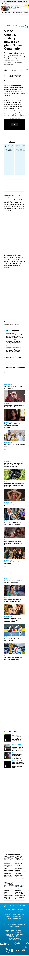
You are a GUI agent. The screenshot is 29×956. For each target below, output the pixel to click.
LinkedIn (24, 905)
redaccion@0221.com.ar (14, 938)
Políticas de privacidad (10, 924)
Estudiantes (19, 12)
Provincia (9, 912)
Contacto (16, 926)
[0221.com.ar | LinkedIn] (24, 1)
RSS (11, 926)
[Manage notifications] (26, 947)
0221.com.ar (7, 25)
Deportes (14, 914)
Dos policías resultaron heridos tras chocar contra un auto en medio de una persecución (14, 342)
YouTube (20, 905)
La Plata (8, 909)
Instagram (10, 905)
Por (5, 70)
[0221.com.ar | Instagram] (13, 1)
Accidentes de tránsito (11, 325)
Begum (21, 916)
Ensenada (7, 914)
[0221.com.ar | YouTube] (21, 1)
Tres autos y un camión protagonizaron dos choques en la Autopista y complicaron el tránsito (14, 349)
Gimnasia (8, 916)
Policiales (4, 12)
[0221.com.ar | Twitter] (18, 1)
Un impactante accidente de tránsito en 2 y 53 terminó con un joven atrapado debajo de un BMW (14, 335)
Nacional (15, 912)
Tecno (9, 918)
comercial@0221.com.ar (14, 939)
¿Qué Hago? (15, 916)
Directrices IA (21, 924)
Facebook (14, 905)
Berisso (20, 912)
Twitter (17, 905)
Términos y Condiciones (14, 922)
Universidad (11, 12)
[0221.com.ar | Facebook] (15, 1)
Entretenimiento (16, 918)
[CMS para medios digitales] (18, 950)
